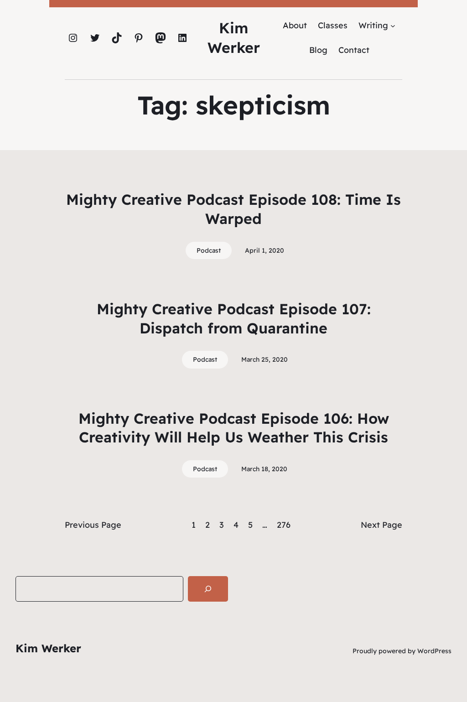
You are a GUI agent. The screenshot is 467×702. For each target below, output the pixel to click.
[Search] (208, 589)
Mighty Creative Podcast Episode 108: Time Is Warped (233, 209)
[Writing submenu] (392, 25)
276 (284, 525)
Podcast (209, 250)
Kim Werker (48, 648)
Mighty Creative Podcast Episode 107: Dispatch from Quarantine (234, 318)
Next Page (381, 525)
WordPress (434, 651)
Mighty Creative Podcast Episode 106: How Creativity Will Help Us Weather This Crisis (233, 428)
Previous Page (93, 525)
